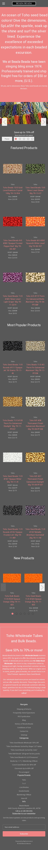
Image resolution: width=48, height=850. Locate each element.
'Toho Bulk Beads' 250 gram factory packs (24, 753)
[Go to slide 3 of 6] (21, 614)
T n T (24, 783)
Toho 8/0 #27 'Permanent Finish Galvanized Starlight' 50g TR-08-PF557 (35, 480)
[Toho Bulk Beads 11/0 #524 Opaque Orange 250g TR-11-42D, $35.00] (12, 578)
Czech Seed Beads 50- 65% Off (24, 765)
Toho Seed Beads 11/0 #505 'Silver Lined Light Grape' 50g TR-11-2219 (13, 300)
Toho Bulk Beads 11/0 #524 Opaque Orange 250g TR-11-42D (12, 600)
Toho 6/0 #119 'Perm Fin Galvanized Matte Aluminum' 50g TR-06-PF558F (35, 300)
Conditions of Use (24, 727)
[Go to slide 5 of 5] (32, 139)
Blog (24, 720)
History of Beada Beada (24, 724)
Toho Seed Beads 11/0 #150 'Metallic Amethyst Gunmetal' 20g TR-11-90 (35, 533)
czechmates (24, 787)
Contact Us (24, 731)
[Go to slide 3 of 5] (24, 139)
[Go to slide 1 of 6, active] (12, 614)
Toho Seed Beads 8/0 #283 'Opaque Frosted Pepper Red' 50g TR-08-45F (12, 244)
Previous (4, 122)
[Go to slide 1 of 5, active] (16, 139)
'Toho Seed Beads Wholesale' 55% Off (24, 742)
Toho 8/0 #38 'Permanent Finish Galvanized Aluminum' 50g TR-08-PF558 (35, 424)
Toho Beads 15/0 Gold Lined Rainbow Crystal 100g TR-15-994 (12, 190)
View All (24, 798)
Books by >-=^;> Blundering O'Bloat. (24, 761)
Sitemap (24, 735)
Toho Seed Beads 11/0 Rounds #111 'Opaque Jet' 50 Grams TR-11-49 (13, 368)
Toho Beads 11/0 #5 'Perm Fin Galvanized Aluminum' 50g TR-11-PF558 (35, 368)
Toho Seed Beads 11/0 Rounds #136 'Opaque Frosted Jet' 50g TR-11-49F (13, 533)
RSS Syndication (24, 716)
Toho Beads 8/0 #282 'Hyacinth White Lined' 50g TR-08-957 (35, 243)
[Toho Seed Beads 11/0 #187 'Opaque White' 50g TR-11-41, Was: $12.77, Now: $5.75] (12, 457)
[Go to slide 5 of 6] (29, 614)
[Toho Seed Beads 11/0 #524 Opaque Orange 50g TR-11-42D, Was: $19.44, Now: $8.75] (33, 578)
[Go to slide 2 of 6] (17, 614)
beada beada (24, 791)
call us (24, 693)
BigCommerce (28, 841)
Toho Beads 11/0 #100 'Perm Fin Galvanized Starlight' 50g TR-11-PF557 (13, 424)
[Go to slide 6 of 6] (33, 614)
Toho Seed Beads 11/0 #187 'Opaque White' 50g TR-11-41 (13, 479)
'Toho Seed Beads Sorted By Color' (24, 750)
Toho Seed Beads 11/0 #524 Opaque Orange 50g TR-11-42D (33, 600)
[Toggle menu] (3, 3)
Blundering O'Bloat (24, 794)
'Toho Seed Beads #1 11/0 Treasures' (24, 757)
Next (43, 122)
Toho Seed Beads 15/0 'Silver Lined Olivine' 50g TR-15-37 (35, 190)
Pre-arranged (24, 772)
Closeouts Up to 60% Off (24, 768)
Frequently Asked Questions (24, 713)
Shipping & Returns (24, 709)
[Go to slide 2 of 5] (20, 139)
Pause (7, 139)
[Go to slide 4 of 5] (28, 139)
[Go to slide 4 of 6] (25, 614)
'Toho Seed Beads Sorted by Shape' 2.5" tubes (24, 746)
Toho (24, 780)
